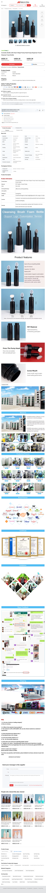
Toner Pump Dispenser (30, 870)
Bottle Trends (22, 882)
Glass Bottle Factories (17, 876)
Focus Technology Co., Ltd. (15, 888)
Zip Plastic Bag (36, 853)
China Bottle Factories (6, 876)
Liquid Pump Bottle (5, 879)
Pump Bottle (21, 8)
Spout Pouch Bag (26, 853)
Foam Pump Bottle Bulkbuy (32, 882)
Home (2, 8)
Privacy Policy (41, 888)
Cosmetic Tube (4, 856)
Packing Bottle (15, 8)
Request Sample (21, 67)
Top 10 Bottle (14, 882)
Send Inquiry (12, 64)
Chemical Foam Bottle (38, 879)
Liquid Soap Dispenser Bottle (17, 879)
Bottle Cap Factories (39, 876)
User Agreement (29, 888)
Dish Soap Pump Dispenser (7, 870)
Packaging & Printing (7, 8)
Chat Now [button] (35, 64)
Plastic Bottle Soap (28, 879)
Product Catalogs (18, 851)
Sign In (3, 122)
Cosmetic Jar (25, 856)
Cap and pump (36, 858)
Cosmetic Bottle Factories (28, 876)
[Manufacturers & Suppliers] (23, 2)
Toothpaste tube (15, 858)
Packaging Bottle (15, 856)
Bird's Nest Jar (4, 853)
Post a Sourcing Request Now (35, 785)
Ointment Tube (25, 858)
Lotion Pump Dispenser (19, 870)
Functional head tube (5, 858)
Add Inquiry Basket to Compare (23, 45)
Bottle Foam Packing (6, 882)
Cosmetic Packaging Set (16, 853)
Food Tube (36, 856)
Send (11, 785)
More (2, 884)
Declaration (35, 888)
